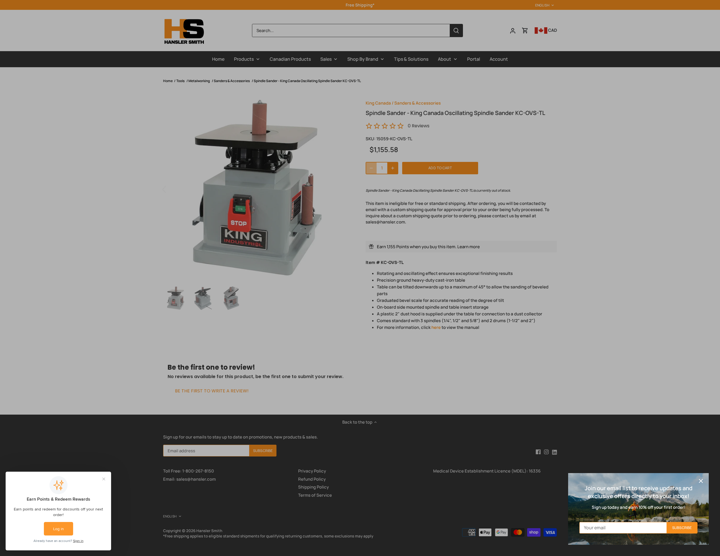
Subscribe (682, 527)
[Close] (701, 481)
